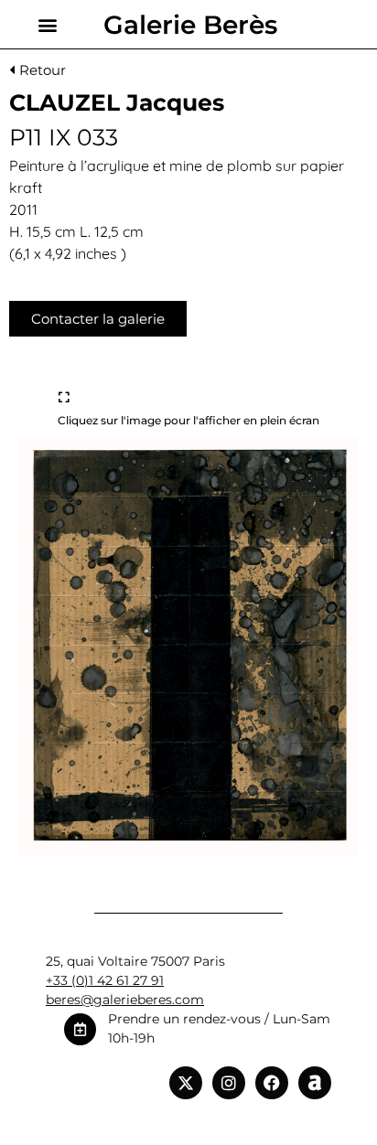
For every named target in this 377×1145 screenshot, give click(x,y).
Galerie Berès (190, 24)
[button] (47, 24)
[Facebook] (271, 1082)
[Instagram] (228, 1082)
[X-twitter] (185, 1082)
